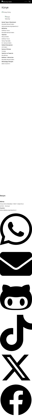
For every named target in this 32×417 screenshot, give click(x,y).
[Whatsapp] (16, 247)
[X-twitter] (16, 383)
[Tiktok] (16, 350)
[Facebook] (16, 415)
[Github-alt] (16, 314)
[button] (22, 2)
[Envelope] (16, 279)
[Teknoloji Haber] (7, 2)
